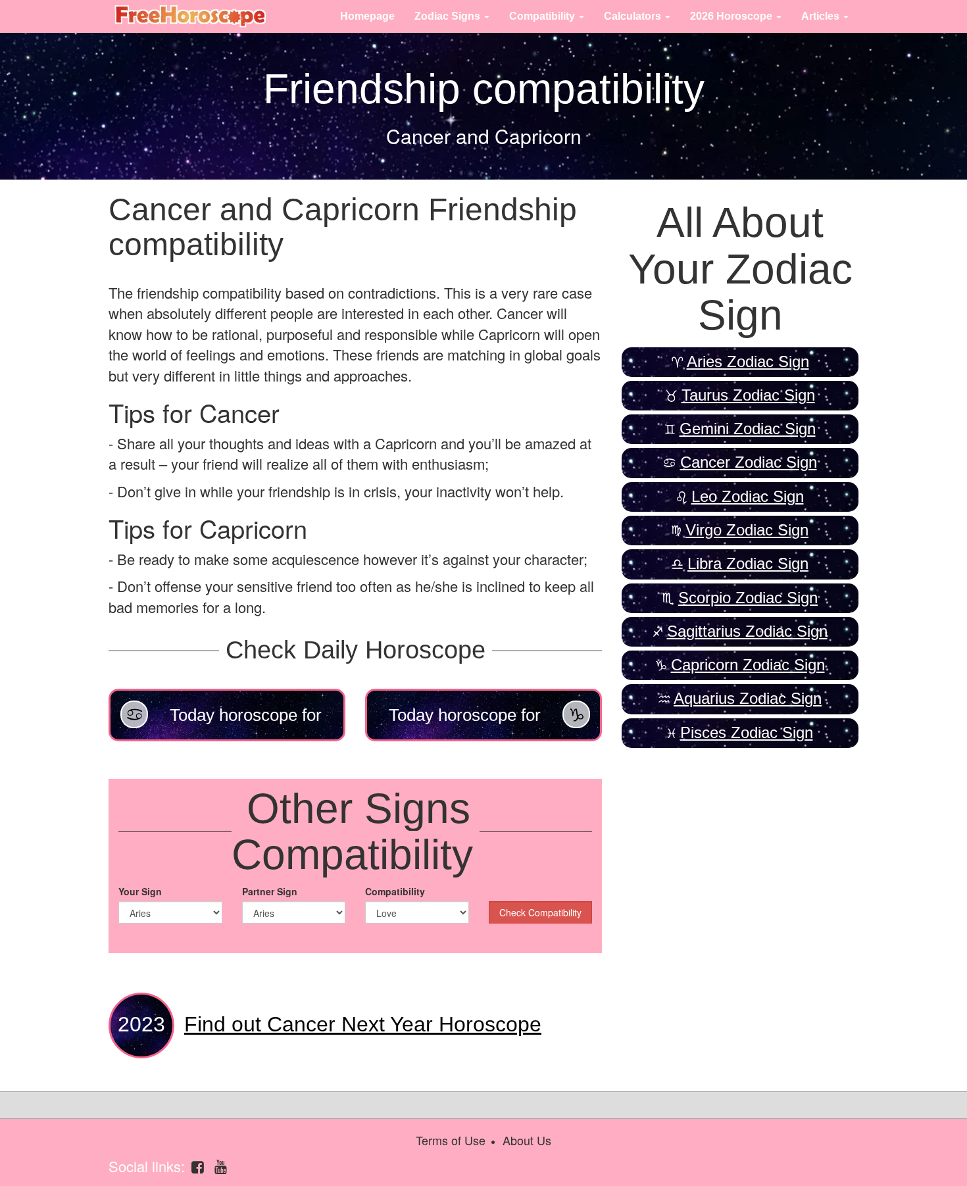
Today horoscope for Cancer (246, 723)
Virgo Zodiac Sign (746, 530)
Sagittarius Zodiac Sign (747, 631)
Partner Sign (269, 891)
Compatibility (395, 891)
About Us (527, 1140)
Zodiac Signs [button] (448, 16)
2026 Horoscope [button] (732, 16)
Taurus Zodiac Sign (748, 395)
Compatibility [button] (543, 16)
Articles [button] (821, 16)
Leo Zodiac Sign (747, 496)
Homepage (367, 16)
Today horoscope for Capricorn (465, 723)
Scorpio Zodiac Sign (748, 597)
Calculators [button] (634, 16)
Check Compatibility (540, 912)
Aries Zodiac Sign (748, 361)
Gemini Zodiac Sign (748, 428)
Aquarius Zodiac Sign (748, 698)
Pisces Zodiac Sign (746, 732)
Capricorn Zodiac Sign (748, 665)
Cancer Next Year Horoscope (362, 1024)
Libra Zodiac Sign (747, 563)
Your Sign (140, 891)
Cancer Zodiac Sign (748, 462)
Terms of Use (450, 1140)
